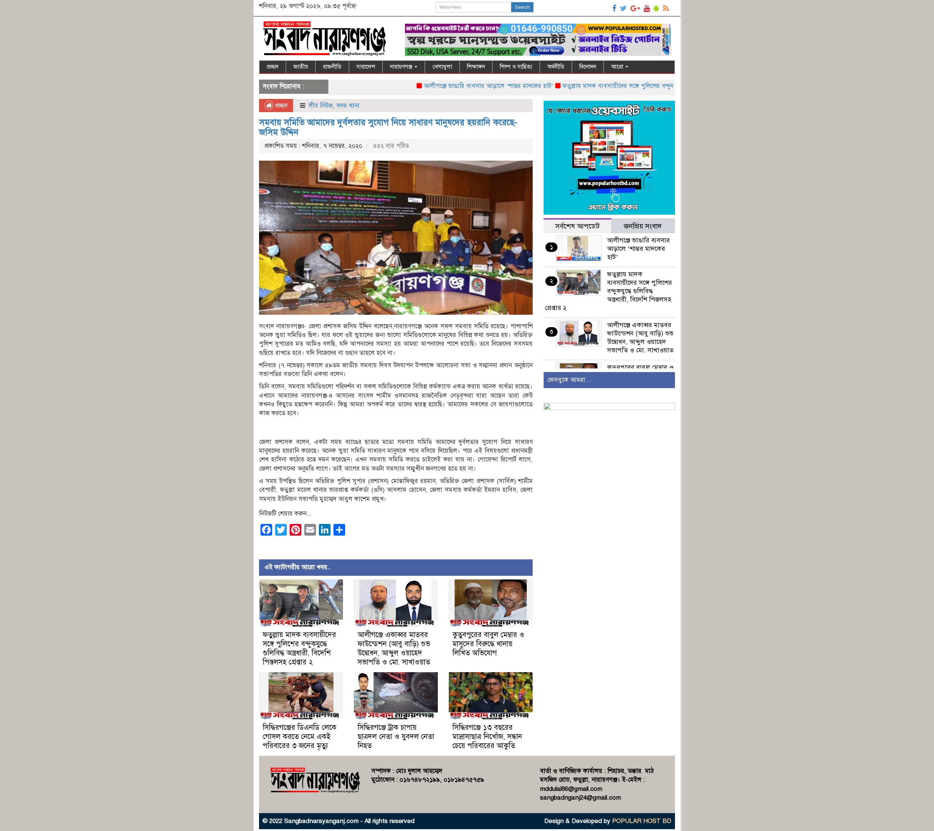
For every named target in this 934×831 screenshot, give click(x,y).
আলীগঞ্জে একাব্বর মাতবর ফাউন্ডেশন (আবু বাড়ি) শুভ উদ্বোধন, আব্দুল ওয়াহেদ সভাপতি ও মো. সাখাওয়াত (394, 648)
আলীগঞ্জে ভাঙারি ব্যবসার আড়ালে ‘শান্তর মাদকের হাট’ (457, 86)
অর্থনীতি (555, 66)
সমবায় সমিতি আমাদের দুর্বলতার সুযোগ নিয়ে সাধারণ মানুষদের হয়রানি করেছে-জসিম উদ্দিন (388, 127)
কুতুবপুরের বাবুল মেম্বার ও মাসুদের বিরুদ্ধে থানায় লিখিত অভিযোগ (488, 644)
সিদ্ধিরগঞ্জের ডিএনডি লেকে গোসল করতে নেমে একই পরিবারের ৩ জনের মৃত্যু (299, 736)
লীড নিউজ (321, 106)
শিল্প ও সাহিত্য (516, 66)
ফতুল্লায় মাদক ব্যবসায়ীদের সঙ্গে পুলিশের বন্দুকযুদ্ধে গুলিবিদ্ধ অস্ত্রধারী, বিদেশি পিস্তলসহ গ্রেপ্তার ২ (644, 86)
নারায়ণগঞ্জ (402, 66)
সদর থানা (347, 106)
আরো (618, 66)
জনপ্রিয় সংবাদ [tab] (643, 226)
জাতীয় (300, 66)
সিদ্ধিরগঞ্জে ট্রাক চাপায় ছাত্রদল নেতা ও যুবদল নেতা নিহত (396, 736)
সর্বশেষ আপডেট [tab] (577, 226)
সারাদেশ (365, 66)
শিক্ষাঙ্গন (476, 66)
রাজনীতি (332, 66)
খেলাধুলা (442, 66)
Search (522, 7)
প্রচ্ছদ (272, 66)
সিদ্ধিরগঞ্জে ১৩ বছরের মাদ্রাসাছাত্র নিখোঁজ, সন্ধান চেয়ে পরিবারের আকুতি (487, 736)
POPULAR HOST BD (641, 821)
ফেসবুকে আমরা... (569, 380)
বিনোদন (587, 66)
